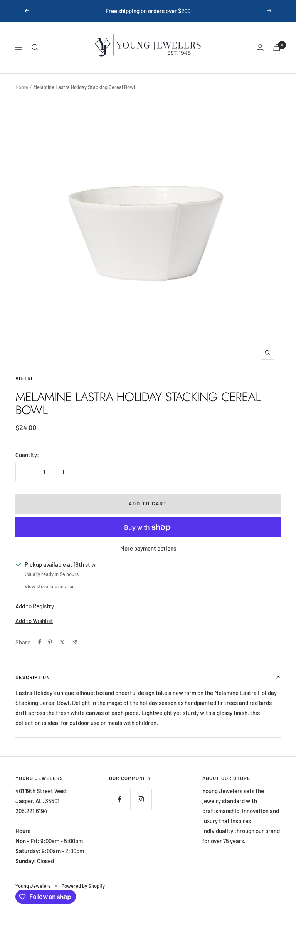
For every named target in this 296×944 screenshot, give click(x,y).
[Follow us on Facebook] (119, 799)
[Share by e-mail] (74, 641)
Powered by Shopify (83, 886)
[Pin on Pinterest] (50, 642)
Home (21, 87)
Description (32, 677)
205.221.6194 (31, 810)
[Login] (260, 47)
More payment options (148, 548)
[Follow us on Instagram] (140, 799)
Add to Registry (34, 606)
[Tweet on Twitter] (62, 642)
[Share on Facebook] (39, 642)
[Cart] (277, 47)
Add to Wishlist (34, 620)
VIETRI (23, 378)
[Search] (35, 47)
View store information (50, 586)
